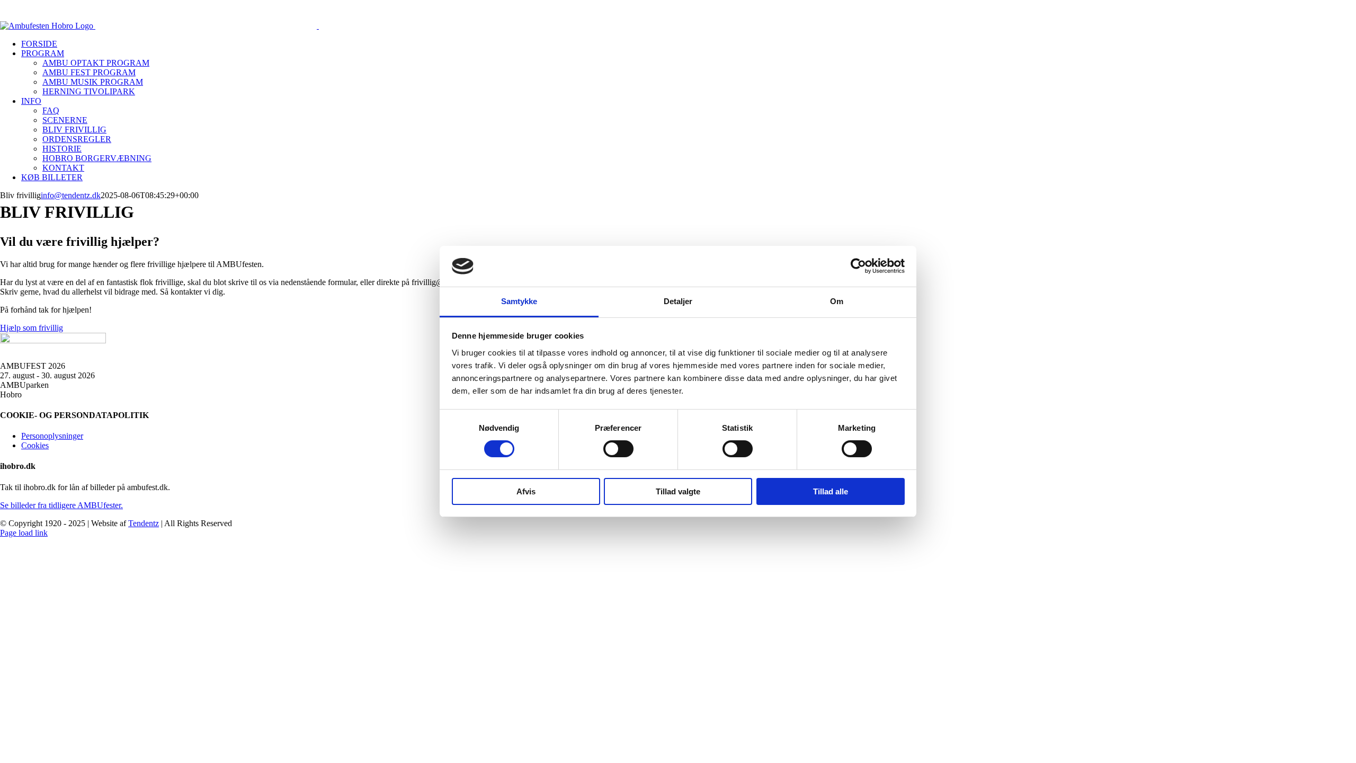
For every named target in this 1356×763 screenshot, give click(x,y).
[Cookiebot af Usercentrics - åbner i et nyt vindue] (858, 266)
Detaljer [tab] (678, 301)
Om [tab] (836, 301)
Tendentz (143, 523)
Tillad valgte (678, 491)
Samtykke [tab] (519, 301)
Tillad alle (830, 491)
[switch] (618, 448)
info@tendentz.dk (71, 195)
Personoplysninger (52, 435)
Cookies (35, 445)
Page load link (24, 532)
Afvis (526, 491)
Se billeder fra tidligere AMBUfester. (61, 505)
